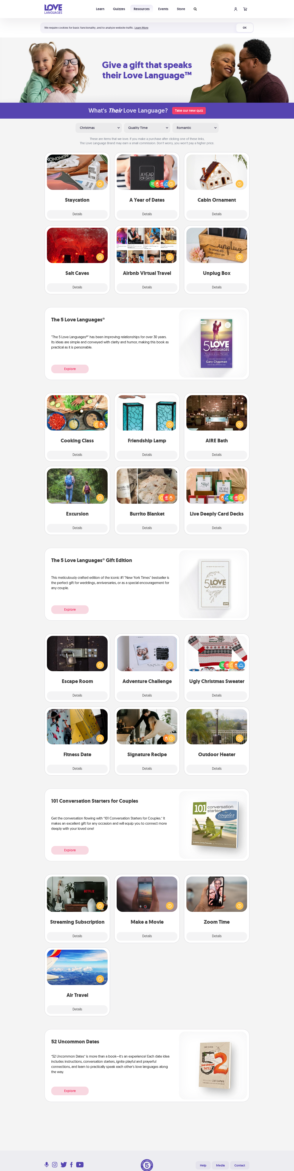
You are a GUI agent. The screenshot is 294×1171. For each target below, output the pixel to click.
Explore (70, 369)
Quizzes (119, 9)
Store (181, 9)
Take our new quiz (189, 110)
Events (163, 9)
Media (220, 1165)
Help (203, 1165)
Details (77, 214)
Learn (100, 9)
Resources (142, 9)
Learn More (141, 27)
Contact (239, 1165)
